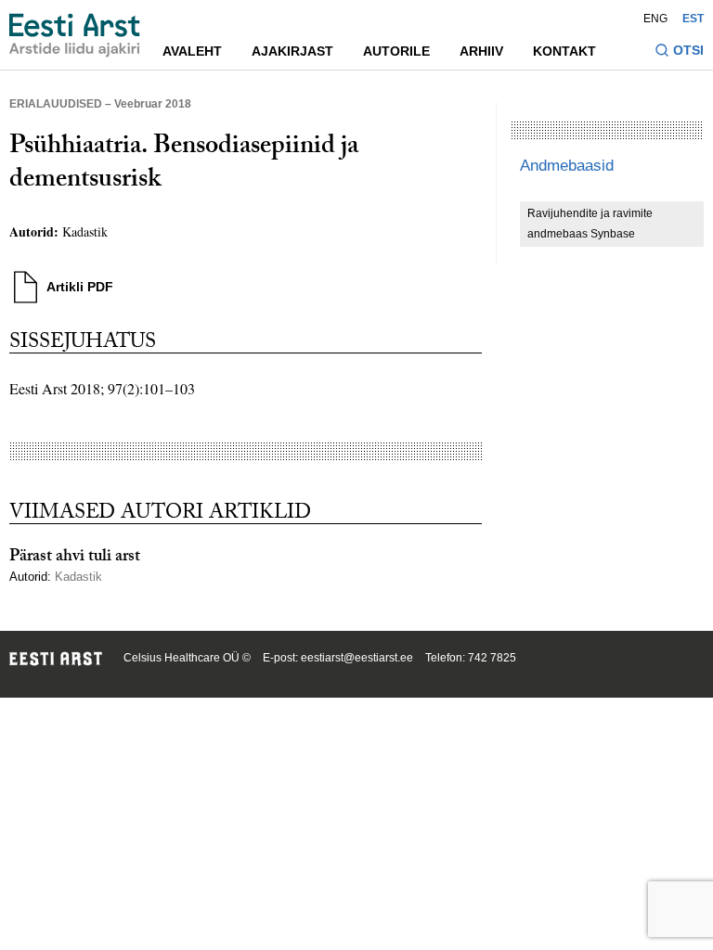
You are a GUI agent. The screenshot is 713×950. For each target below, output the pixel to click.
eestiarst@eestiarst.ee (357, 657)
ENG (655, 18)
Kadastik (85, 231)
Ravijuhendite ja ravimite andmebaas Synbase (590, 223)
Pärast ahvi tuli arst (74, 558)
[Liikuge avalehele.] (74, 35)
